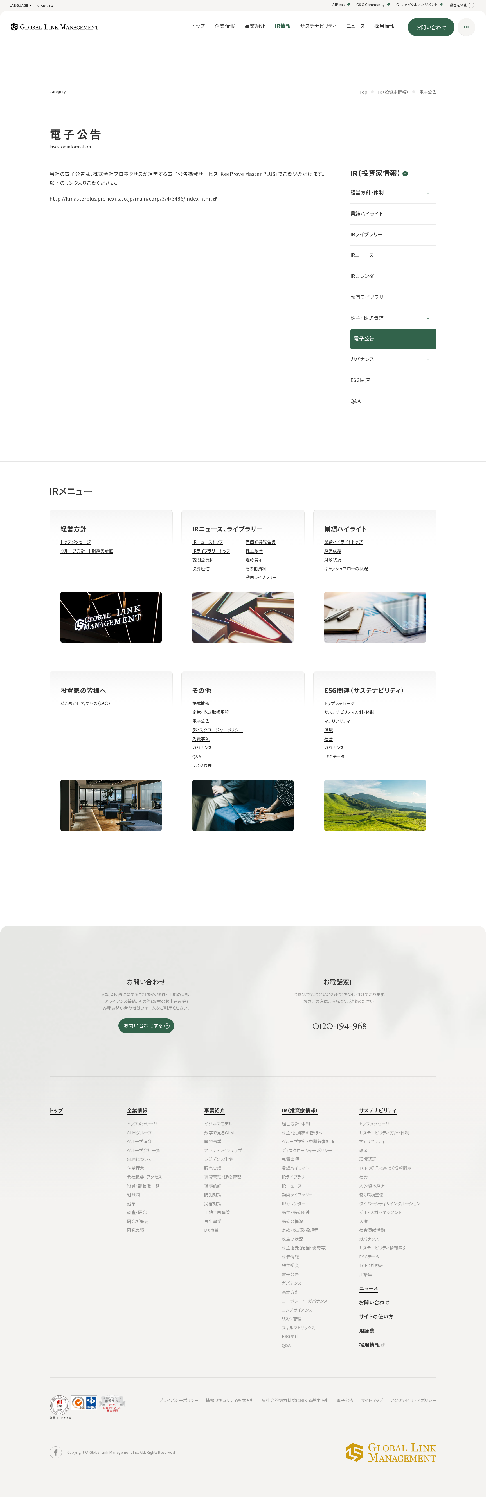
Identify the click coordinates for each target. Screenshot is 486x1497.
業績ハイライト (366, 213)
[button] (20, 5)
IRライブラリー (366, 234)
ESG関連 (360, 379)
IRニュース (362, 255)
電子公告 (364, 338)
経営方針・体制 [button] (367, 192)
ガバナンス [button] (362, 358)
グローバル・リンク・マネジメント (391, 1452)
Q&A (355, 400)
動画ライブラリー (369, 296)
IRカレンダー (364, 275)
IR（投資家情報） (375, 173)
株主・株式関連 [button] (367, 317)
